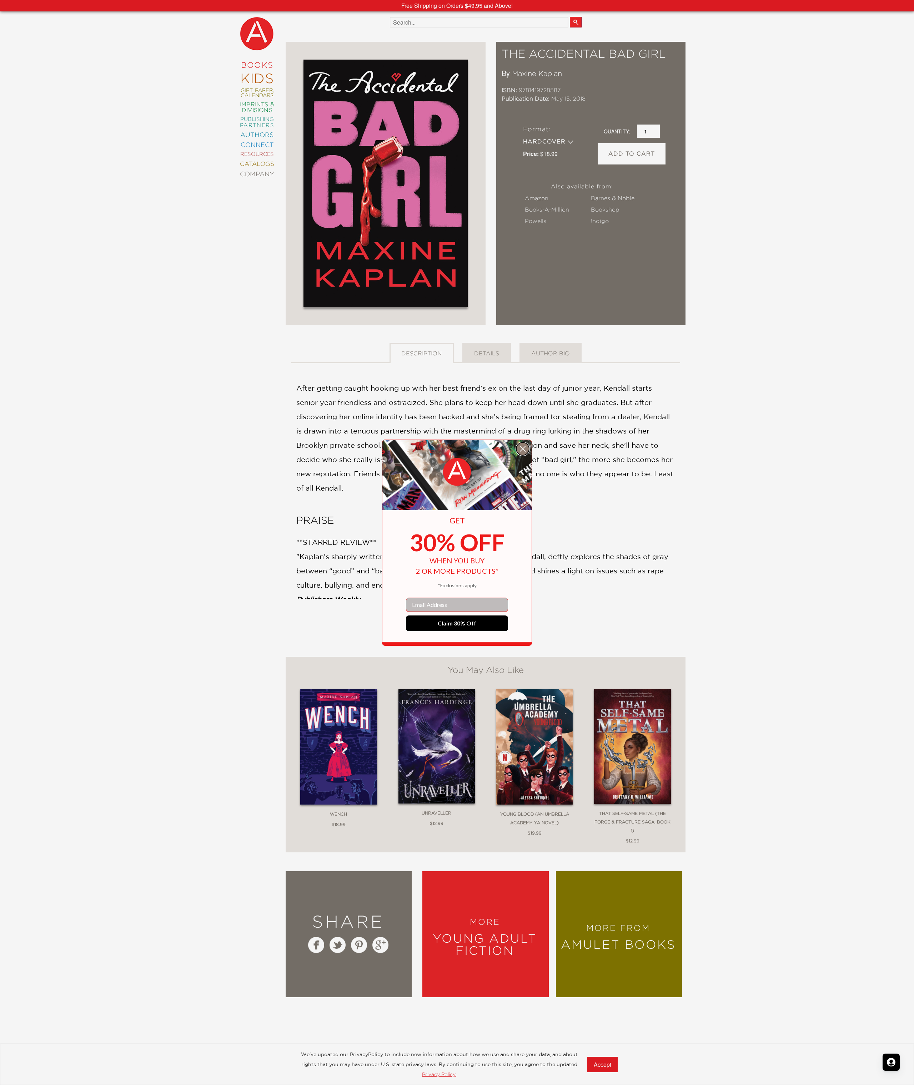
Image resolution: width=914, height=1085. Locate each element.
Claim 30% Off (457, 623)
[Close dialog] (522, 448)
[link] (457, 472)
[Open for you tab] (891, 1062)
